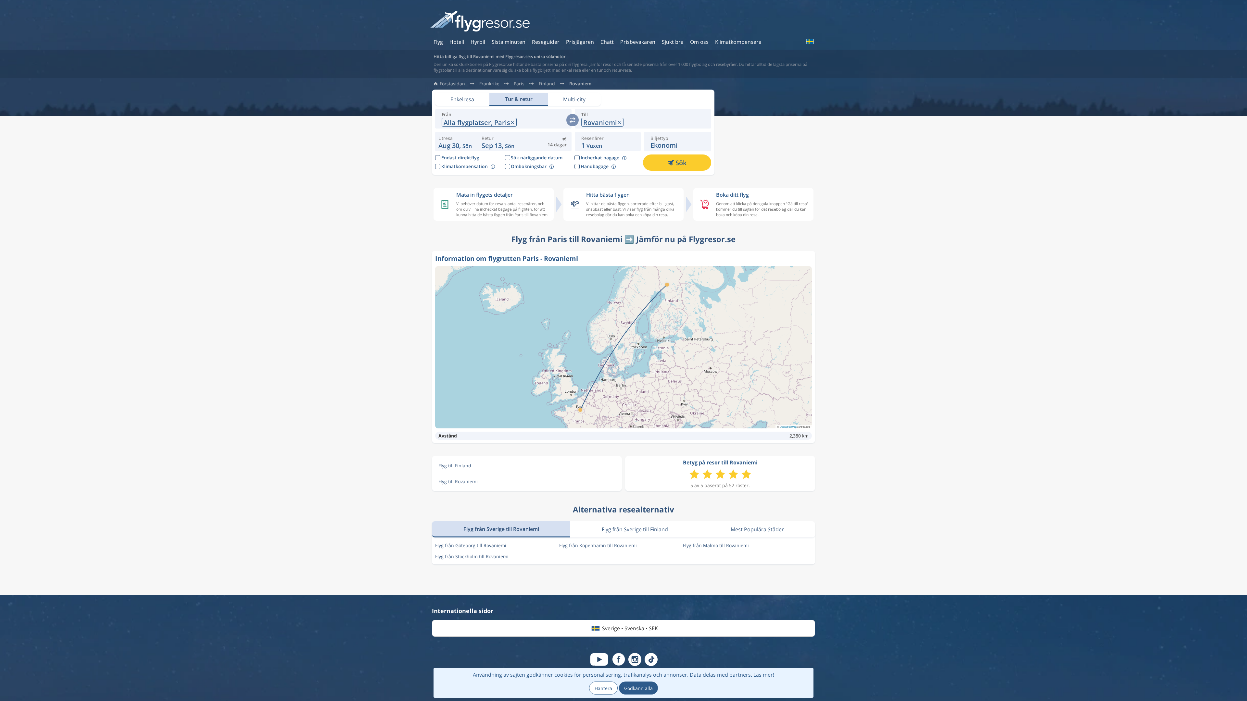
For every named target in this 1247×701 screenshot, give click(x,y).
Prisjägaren (580, 41)
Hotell (456, 41)
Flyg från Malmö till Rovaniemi (716, 545)
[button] (498, 141)
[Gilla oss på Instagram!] (634, 659)
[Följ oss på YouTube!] (599, 659)
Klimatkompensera (738, 41)
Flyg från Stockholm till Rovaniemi (472, 556)
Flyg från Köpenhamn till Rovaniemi (598, 545)
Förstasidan (452, 83)
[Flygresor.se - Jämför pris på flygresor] (480, 21)
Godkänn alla (638, 688)
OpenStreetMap (788, 426)
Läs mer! (763, 674)
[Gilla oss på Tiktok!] (651, 659)
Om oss (699, 41)
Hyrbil (478, 41)
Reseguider (546, 41)
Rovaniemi (581, 83)
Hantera (603, 688)
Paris (519, 83)
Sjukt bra (673, 41)
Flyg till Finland (454, 465)
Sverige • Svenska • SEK (630, 628)
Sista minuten (508, 41)
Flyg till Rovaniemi (458, 481)
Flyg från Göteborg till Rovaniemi (470, 545)
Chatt (607, 41)
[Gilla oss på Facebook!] (618, 659)
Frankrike (489, 83)
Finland (547, 83)
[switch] (572, 120)
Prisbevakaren (637, 41)
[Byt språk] (809, 41)
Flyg (438, 41)
